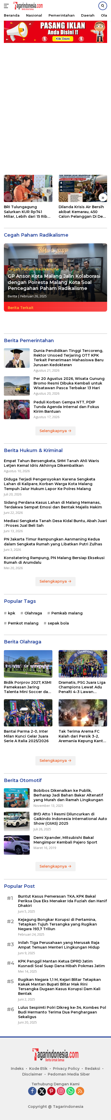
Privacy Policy (66, 1068)
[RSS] (80, 1091)
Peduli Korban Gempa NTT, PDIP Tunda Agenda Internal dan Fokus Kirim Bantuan (66, 407)
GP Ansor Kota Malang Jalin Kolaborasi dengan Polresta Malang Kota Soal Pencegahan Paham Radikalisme (54, 282)
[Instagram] (61, 1091)
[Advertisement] (55, 106)
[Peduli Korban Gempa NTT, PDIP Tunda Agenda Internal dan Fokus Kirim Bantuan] (17, 409)
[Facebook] (32, 1091)
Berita (12, 296)
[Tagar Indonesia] (27, 6)
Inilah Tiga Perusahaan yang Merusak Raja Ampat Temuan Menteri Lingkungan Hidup (59, 945)
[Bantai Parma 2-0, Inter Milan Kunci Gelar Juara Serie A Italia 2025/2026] (28, 712)
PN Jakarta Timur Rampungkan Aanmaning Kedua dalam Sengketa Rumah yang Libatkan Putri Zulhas (53, 541)
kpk (11, 613)
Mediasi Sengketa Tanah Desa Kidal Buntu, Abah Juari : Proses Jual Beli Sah (55, 523)
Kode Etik (38, 1068)
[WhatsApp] (70, 1091)
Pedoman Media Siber (69, 1074)
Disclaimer (32, 1074)
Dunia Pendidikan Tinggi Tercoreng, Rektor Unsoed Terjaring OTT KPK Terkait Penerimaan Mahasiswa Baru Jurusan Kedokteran (69, 357)
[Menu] (7, 6)
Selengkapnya (53, 431)
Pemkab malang (67, 613)
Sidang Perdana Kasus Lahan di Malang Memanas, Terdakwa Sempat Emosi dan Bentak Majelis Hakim (53, 504)
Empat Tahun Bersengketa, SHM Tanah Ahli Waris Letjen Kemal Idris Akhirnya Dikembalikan (51, 463)
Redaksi (92, 1068)
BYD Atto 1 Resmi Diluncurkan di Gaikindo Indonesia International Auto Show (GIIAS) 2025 (70, 819)
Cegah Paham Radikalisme (33, 269)
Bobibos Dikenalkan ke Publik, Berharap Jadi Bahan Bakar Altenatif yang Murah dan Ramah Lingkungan (68, 795)
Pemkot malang (23, 623)
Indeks (17, 1068)
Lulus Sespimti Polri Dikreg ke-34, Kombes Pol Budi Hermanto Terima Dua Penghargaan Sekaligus (62, 1012)
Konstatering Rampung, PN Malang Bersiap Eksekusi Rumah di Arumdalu (54, 560)
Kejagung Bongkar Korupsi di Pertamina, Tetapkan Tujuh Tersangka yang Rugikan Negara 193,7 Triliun (57, 924)
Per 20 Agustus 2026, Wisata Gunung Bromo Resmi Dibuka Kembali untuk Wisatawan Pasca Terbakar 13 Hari (69, 383)
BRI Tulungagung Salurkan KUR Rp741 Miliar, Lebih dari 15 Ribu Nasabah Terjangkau (27, 212)
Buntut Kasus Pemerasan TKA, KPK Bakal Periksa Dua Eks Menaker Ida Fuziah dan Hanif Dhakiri (62, 901)
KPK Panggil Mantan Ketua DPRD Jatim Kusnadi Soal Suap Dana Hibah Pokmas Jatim (61, 963)
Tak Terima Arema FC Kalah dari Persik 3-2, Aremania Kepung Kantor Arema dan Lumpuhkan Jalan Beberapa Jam (83, 736)
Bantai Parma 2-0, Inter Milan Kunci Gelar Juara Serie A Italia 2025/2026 (26, 736)
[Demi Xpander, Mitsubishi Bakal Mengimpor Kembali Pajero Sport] (17, 845)
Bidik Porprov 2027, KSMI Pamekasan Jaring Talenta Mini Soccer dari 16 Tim (27, 687)
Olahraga (33, 613)
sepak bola (58, 623)
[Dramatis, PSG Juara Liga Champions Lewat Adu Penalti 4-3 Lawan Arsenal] (83, 663)
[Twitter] (42, 1091)
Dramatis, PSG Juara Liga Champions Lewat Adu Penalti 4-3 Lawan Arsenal (82, 687)
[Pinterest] (51, 1091)
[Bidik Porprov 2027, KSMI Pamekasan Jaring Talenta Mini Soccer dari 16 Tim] (28, 663)
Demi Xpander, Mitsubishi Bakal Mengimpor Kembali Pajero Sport (65, 840)
